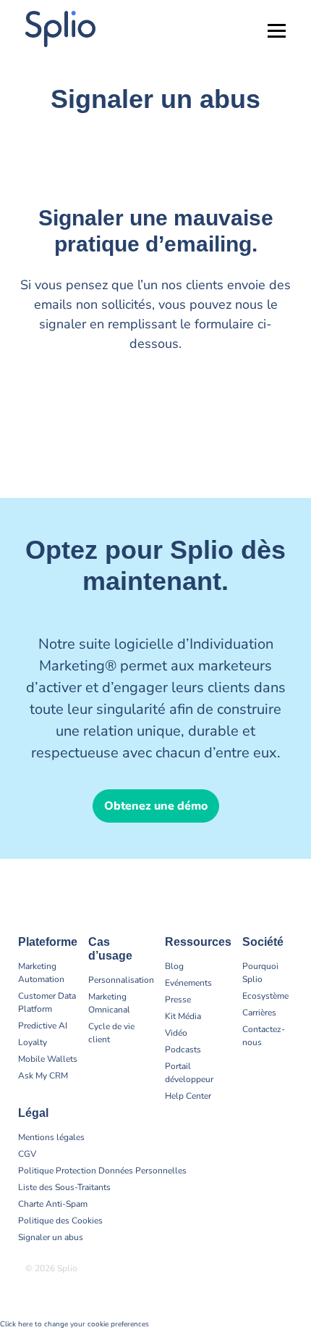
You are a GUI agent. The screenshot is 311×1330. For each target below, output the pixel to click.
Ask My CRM (43, 1075)
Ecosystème (265, 996)
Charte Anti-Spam (53, 1204)
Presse (178, 999)
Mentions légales (51, 1137)
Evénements (188, 983)
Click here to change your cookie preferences (74, 1324)
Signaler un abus (50, 1237)
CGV (27, 1154)
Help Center (188, 1096)
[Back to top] (289, 1272)
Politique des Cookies (60, 1220)
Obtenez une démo (156, 806)
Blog (174, 966)
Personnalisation (121, 980)
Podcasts (183, 1049)
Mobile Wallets (47, 1059)
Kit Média (183, 1016)
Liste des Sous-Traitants (64, 1187)
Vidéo (176, 1033)
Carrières (259, 1012)
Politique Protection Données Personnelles (102, 1170)
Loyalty (32, 1042)
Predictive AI (42, 1025)
